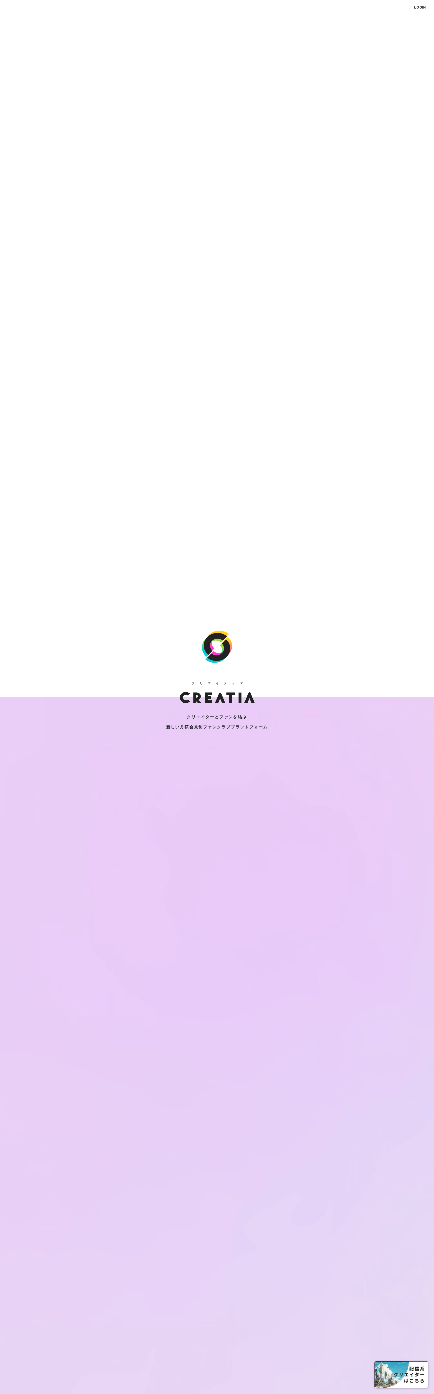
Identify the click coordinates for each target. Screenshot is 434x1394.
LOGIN (420, 7)
